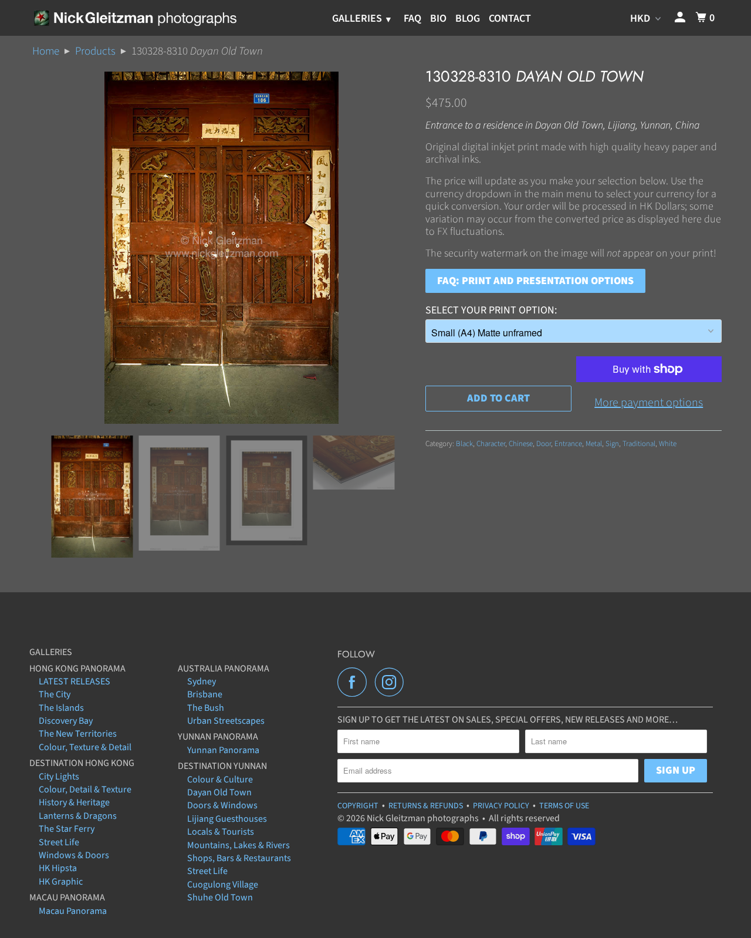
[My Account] (681, 18)
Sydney (201, 681)
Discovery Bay (66, 720)
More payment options (648, 402)
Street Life (59, 842)
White (667, 443)
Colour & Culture (220, 779)
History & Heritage (74, 802)
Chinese (521, 443)
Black (464, 443)
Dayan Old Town (219, 792)
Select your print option (489, 310)
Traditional (639, 443)
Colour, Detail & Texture (85, 789)
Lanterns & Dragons (78, 815)
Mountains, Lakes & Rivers (238, 845)
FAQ (412, 18)
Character (490, 443)
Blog (467, 18)
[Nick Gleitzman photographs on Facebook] (355, 682)
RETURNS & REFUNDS (425, 806)
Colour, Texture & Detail (85, 747)
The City (54, 694)
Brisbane (204, 694)
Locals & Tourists (220, 831)
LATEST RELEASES (74, 681)
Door (543, 443)
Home (45, 51)
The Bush (205, 707)
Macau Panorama (73, 911)
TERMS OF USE (564, 806)
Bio (438, 18)
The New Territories (78, 733)
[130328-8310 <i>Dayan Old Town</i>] (221, 248)
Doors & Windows (222, 805)
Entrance (568, 443)
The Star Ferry (66, 828)
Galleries (358, 18)
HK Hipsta (58, 868)
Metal (594, 443)
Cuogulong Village (222, 884)
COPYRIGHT (357, 806)
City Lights (59, 776)
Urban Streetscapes (226, 720)
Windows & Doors (74, 855)
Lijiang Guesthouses (227, 818)
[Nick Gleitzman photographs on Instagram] (392, 682)
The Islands (61, 707)
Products (95, 51)
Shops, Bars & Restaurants (239, 858)
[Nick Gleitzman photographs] (134, 17)
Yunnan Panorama (223, 750)
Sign (612, 443)
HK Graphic (61, 881)
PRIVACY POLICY (501, 806)
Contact (510, 18)
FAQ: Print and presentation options (535, 281)
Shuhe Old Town (220, 897)
